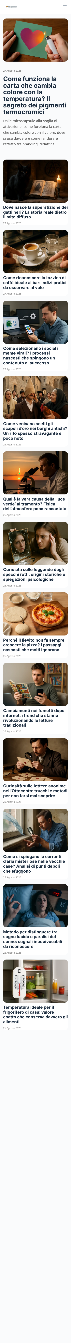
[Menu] (65, 7)
